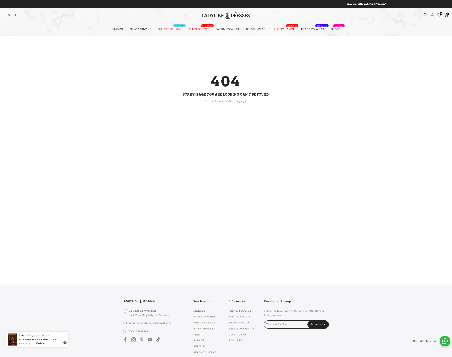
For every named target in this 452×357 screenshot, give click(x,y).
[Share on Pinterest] (9, 15)
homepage (238, 101)
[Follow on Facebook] (125, 340)
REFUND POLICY (239, 316)
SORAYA (199, 340)
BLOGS (337, 29)
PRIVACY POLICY (240, 310)
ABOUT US (236, 340)
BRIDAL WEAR (255, 29)
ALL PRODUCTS (200, 29)
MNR (196, 334)
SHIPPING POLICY (240, 322)
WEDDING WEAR (227, 29)
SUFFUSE (199, 346)
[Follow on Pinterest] (141, 340)
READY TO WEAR (314, 29)
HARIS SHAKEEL (204, 328)
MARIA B (199, 310)
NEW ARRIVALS (140, 29)
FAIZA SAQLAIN (204, 322)
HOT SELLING (173, 28)
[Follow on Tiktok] (158, 340)
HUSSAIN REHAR (204, 316)
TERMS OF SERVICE (241, 328)
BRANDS (117, 29)
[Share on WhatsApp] (14, 15)
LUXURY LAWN (284, 29)
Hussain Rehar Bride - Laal (38, 339)
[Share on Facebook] (4, 15)
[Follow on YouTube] (149, 340)
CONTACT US (238, 334)
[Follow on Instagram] (133, 340)
